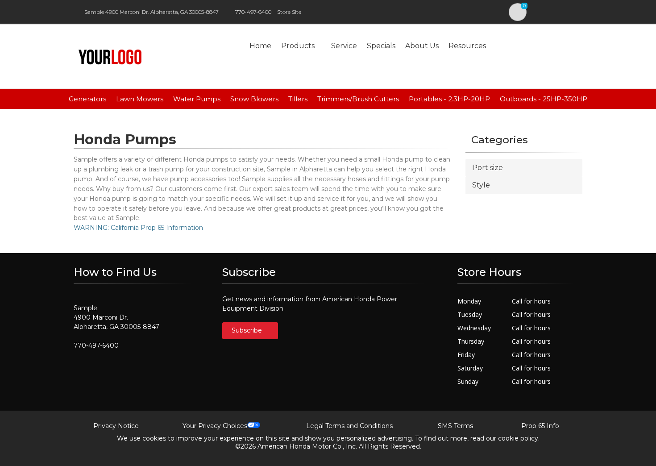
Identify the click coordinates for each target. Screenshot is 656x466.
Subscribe (248, 330)
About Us (422, 46)
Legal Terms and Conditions (349, 426)
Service (344, 46)
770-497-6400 (253, 11)
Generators (87, 99)
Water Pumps (196, 99)
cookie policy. (519, 438)
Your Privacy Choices (215, 426)
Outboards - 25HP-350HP (543, 99)
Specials (381, 46)
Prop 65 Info (540, 426)
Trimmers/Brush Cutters (358, 99)
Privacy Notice (116, 426)
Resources (467, 46)
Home (260, 46)
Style (481, 185)
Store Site (289, 11)
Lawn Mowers (139, 99)
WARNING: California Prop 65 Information (138, 228)
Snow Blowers (254, 99)
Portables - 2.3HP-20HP (449, 99)
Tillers (297, 99)
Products (298, 46)
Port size (487, 167)
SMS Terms (455, 426)
